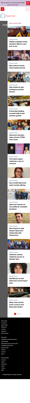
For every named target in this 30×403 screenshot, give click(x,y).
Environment (4, 347)
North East (4, 321)
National (3, 331)
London (3, 329)
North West (4, 325)
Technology (4, 341)
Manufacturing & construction (9, 343)
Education (4, 337)
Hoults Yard (10, 16)
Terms (3, 368)
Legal (2, 366)
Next (20, 314)
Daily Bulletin (5, 358)
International (4, 333)
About (3, 362)
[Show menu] (27, 9)
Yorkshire (4, 323)
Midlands (3, 327)
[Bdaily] (2, 9)
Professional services (7, 345)
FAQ (2, 370)
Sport (2, 354)
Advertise (4, 364)
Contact (3, 360)
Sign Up (28, 3)
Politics (3, 349)
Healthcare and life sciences (9, 339)
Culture (3, 352)
